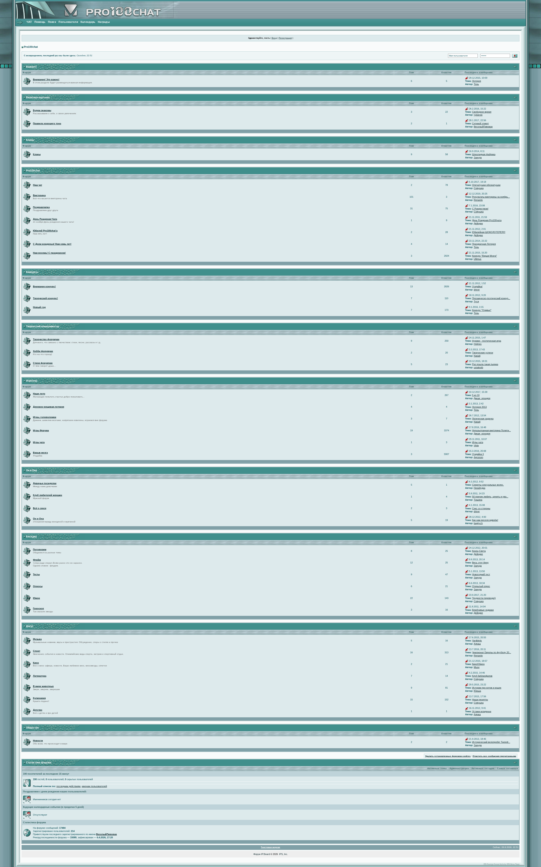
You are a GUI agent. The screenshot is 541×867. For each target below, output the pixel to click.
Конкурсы (32, 272)
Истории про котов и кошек (486, 687)
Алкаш (477, 643)
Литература (39, 676)
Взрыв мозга (40, 452)
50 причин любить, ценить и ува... (490, 496)
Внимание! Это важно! (46, 79)
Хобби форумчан (43, 351)
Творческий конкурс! (45, 298)
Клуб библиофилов (482, 676)
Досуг (29, 626)
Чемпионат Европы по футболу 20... (491, 652)
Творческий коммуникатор (42, 326)
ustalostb (478, 367)
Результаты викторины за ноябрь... (491, 197)
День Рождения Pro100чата (486, 220)
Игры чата (39, 442)
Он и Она (31, 470)
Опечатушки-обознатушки (486, 185)
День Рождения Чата (45, 219)
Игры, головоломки (44, 417)
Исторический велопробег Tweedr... (491, 742)
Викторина (39, 195)
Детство (37, 710)
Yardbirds (477, 640)
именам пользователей (94, 786)
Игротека (31, 380)
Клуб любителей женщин (47, 495)
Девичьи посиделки (44, 483)
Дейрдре (478, 223)
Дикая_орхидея (482, 398)
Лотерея (476, 81)
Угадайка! (477, 286)
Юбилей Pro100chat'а (45, 230)
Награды (104, 22)
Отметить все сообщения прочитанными (494, 756)
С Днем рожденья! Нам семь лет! (52, 244)
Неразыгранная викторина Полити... (491, 430)
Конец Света (479, 551)
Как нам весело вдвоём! (485, 520)
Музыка (37, 639)
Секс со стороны (481, 508)
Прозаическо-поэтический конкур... (491, 298)
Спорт (36, 651)
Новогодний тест (481, 574)
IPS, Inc (283, 854)
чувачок (478, 115)
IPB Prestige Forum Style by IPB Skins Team (501, 864)
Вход (274, 38)
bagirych (478, 523)
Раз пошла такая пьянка (485, 364)
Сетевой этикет (480, 123)
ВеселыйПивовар (483, 126)
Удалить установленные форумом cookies (448, 756)
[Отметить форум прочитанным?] (27, 81)
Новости (38, 740)
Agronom (478, 457)
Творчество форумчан (46, 339)
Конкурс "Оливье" (481, 310)
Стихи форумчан (43, 363)
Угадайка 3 (478, 454)
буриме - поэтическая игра (486, 341)
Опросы (37, 586)
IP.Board (265, 854)
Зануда (478, 157)
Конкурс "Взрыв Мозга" (484, 256)
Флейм (37, 560)
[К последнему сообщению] (466, 78)
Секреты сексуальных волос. (488, 484)
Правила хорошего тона (47, 123)
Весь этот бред (480, 562)
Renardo (478, 200)
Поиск (52, 22)
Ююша (477, 691)
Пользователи (68, 22)
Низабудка (479, 488)
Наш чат (37, 185)
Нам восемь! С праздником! (49, 253)
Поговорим (39, 549)
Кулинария (39, 698)
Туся (476, 301)
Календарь (88, 22)
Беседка (31, 536)
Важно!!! (31, 66)
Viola (476, 445)
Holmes (478, 344)
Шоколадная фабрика (483, 154)
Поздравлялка (41, 207)
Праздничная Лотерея (484, 244)
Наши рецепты (480, 699)
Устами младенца (481, 711)
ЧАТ (29, 22)
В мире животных (43, 686)
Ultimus (477, 259)
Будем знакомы (42, 110)
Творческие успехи (482, 352)
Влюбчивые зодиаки (483, 610)
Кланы (30, 139)
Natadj (477, 356)
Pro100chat (31, 46)
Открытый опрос (481, 586)
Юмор (36, 598)
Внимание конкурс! (44, 286)
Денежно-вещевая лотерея (48, 406)
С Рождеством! (480, 208)
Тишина (478, 500)
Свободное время (481, 112)
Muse (477, 667)
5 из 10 (476, 395)
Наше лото (39, 393)
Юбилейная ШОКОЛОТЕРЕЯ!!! (488, 232)
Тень (476, 84)
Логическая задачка (482, 418)
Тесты (36, 574)
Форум (257, 854)
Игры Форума (41, 430)
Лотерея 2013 (479, 407)
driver (477, 289)
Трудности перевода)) (484, 598)
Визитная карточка (38, 97)
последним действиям (68, 786)
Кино (36, 663)
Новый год (39, 307)
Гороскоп (38, 608)
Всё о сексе (39, 508)
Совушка (479, 188)
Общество (32, 727)
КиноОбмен (478, 664)
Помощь (39, 22)
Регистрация (285, 38)
